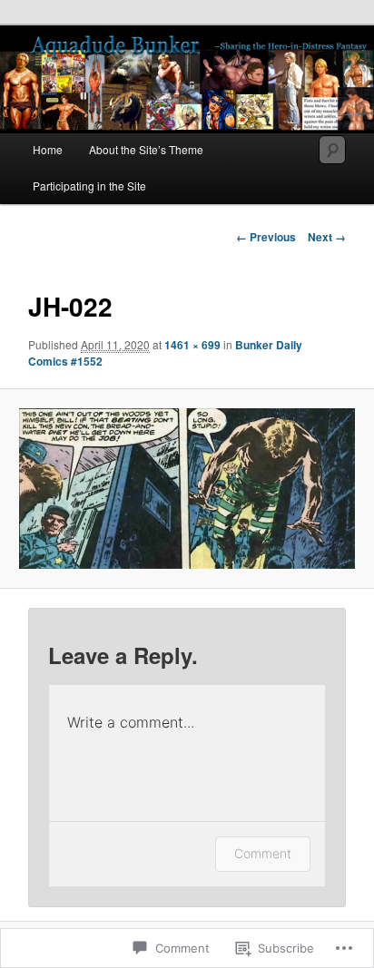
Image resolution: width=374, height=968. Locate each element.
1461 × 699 (192, 345)
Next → (327, 237)
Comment (262, 853)
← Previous (266, 237)
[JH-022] (186, 488)
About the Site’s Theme (146, 149)
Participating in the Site (89, 185)
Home (48, 149)
